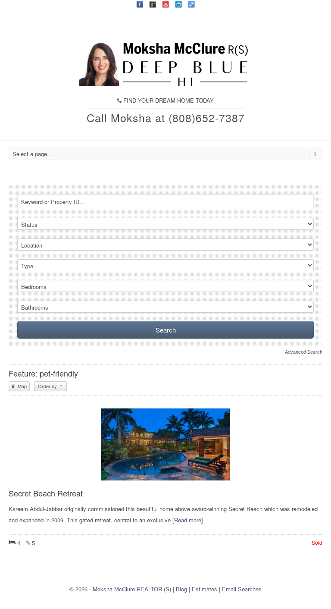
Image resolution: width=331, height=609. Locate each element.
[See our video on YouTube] (165, 4)
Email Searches (242, 589)
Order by (48, 386)
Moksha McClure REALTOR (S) (132, 589)
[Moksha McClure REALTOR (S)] (165, 84)
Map (21, 386)
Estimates (204, 589)
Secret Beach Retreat (46, 493)
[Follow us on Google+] (152, 4)
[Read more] (187, 520)
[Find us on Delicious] (191, 4)
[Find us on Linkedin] (178, 4)
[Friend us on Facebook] (139, 4)
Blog (181, 589)
